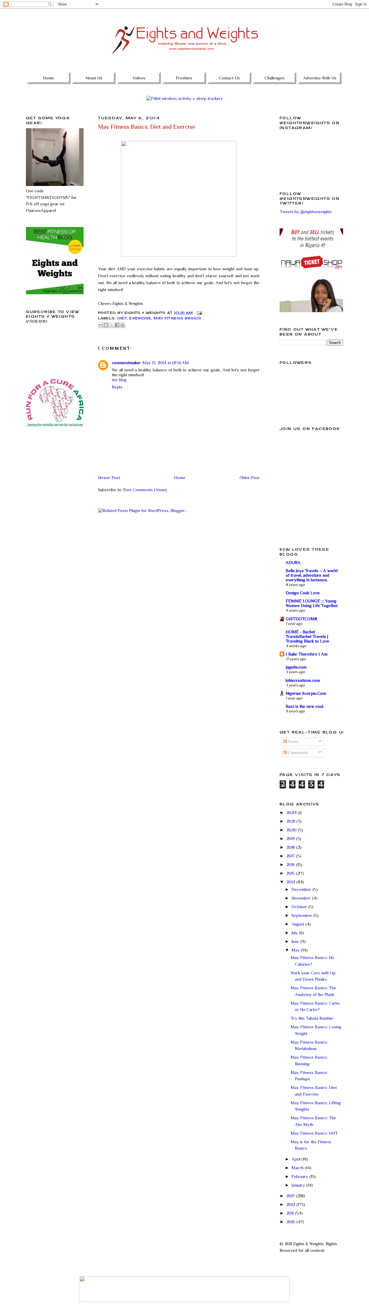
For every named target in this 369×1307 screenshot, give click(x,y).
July (295, 932)
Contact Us (229, 77)
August (298, 923)
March (298, 1167)
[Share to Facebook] (117, 325)
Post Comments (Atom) (145, 489)
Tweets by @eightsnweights (306, 211)
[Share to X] (111, 325)
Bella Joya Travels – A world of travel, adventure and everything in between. (312, 575)
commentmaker (126, 362)
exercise (140, 318)
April (296, 1159)
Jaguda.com (296, 666)
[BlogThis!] (106, 325)
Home (48, 77)
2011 (290, 1213)
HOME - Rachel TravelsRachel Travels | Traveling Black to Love (307, 636)
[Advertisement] (55, 471)
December (301, 889)
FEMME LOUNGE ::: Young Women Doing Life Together (312, 603)
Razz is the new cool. (305, 706)
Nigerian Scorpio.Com (306, 693)
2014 (291, 881)
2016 (291, 864)
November (301, 897)
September (302, 915)
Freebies (184, 77)
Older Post (249, 477)
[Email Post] (199, 313)
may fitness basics (177, 318)
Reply (117, 386)
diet (122, 318)
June (295, 941)
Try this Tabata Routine (312, 1018)
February (300, 1176)
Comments (297, 752)
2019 (291, 838)
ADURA (293, 562)
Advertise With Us (319, 77)
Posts (292, 741)
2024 (292, 812)
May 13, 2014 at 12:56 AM (165, 362)
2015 (291, 873)
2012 (291, 1204)
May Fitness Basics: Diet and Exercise (146, 126)
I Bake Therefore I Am (306, 653)
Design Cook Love (303, 592)
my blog (119, 379)
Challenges (275, 77)
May (296, 949)
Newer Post (109, 477)
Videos (139, 77)
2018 (291, 847)
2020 (292, 829)
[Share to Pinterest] (122, 325)
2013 (291, 1195)
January (298, 1185)
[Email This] (100, 325)
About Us (93, 77)
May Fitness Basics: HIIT (314, 1133)
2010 (291, 1221)
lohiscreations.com (303, 680)
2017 (291, 855)
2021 (291, 821)
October (299, 906)
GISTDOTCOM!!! (301, 618)
